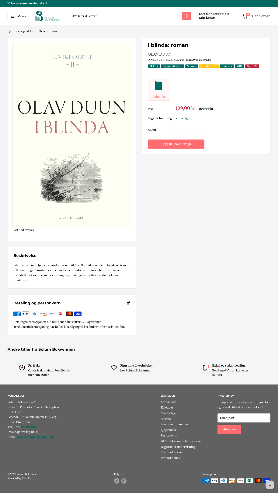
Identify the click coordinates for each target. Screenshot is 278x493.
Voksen (191, 66)
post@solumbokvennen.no (35, 437)
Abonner (229, 429)
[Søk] (186, 16)
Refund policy (170, 458)
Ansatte (166, 419)
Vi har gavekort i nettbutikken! (27, 3)
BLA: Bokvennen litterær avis (181, 441)
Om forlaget (169, 413)
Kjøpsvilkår (168, 430)
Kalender (167, 407)
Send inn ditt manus (174, 424)
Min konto (207, 18)
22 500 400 (28, 427)
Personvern (169, 435)
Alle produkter (26, 31)
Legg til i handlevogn (176, 144)
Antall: (152, 130)
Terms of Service (172, 452)
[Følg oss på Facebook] (116, 481)
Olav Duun (159, 55)
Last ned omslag (23, 230)
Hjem (11, 31)
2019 (239, 66)
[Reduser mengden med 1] (180, 130)
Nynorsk (226, 66)
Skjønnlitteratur (172, 66)
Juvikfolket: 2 (209, 66)
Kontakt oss (168, 402)
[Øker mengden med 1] (200, 130)
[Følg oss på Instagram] (124, 481)
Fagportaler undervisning (178, 447)
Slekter (154, 66)
